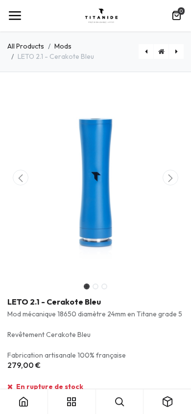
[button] (20, 177)
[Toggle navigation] (14, 15)
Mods (63, 46)
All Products (25, 46)
